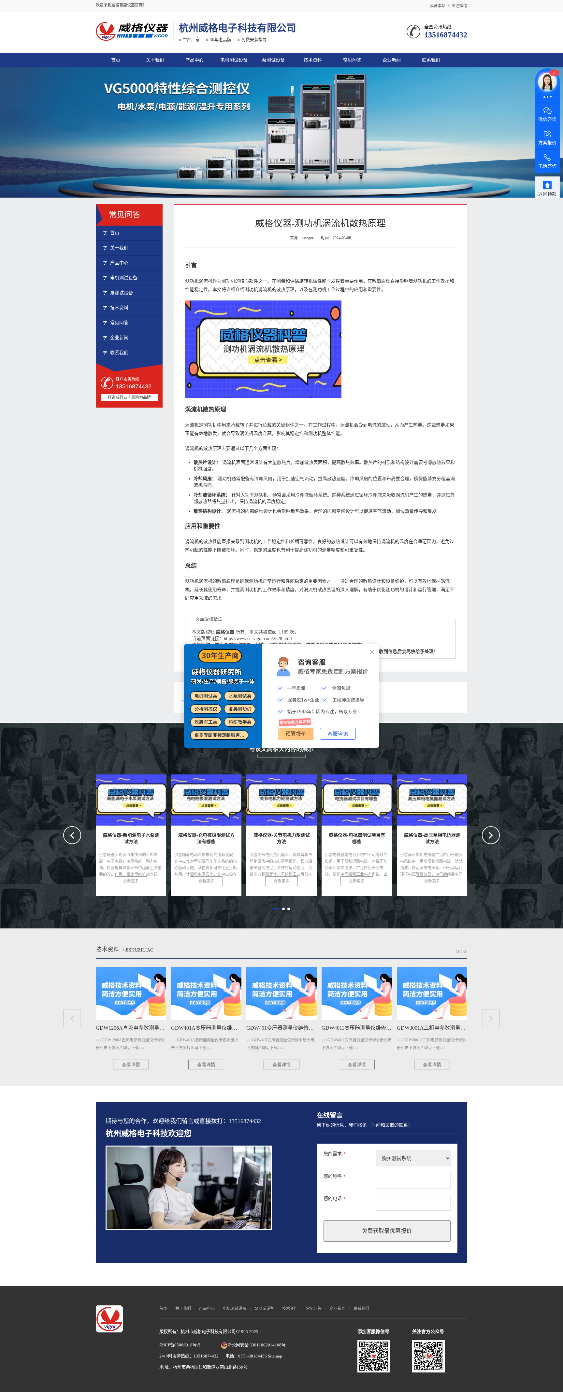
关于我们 (155, 60)
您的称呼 (335, 1176)
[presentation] (72, 835)
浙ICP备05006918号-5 (179, 1345)
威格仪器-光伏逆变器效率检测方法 (449, 798)
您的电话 (335, 1198)
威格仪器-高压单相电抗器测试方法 (298, 798)
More (461, 951)
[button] (276, 909)
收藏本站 (437, 6)
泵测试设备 (273, 60)
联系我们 (431, 60)
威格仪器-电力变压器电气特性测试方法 (379, 798)
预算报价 (295, 734)
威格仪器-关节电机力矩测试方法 (145, 798)
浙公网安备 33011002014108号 (256, 1345)
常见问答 (352, 60)
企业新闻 (392, 60)
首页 (115, 60)
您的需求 (335, 1153)
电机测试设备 (234, 60)
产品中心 (194, 60)
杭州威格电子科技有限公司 (237, 27)
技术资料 (313, 60)
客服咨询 (337, 734)
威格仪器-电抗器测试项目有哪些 (220, 798)
